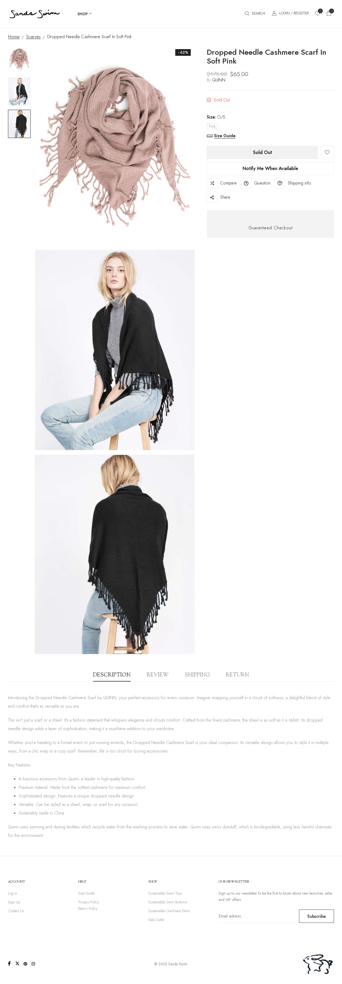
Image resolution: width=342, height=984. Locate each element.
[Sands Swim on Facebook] (9, 963)
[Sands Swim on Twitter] (17, 963)
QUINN (218, 80)
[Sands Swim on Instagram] (33, 963)
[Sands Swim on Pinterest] (25, 963)
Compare (228, 183)
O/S (212, 126)
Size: (216, 117)
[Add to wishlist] (327, 152)
